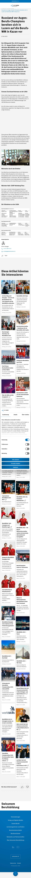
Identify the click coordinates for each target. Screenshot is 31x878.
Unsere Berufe (15, 823)
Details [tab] (15, 414)
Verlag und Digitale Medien (15, 820)
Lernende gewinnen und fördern (15, 827)
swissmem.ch (15, 1)
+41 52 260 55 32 (7, 248)
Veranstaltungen (15, 817)
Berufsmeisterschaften (15, 830)
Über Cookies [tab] (25, 414)
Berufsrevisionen (15, 833)
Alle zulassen (15, 459)
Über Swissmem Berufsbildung (15, 840)
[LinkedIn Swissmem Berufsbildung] (13, 847)
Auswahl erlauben (15, 463)
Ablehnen (15, 467)
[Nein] (27, 787)
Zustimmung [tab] (5, 414)
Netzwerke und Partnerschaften (15, 837)
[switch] (27, 444)
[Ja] (22, 787)
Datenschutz (13, 863)
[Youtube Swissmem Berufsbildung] (18, 847)
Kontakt (19, 863)
